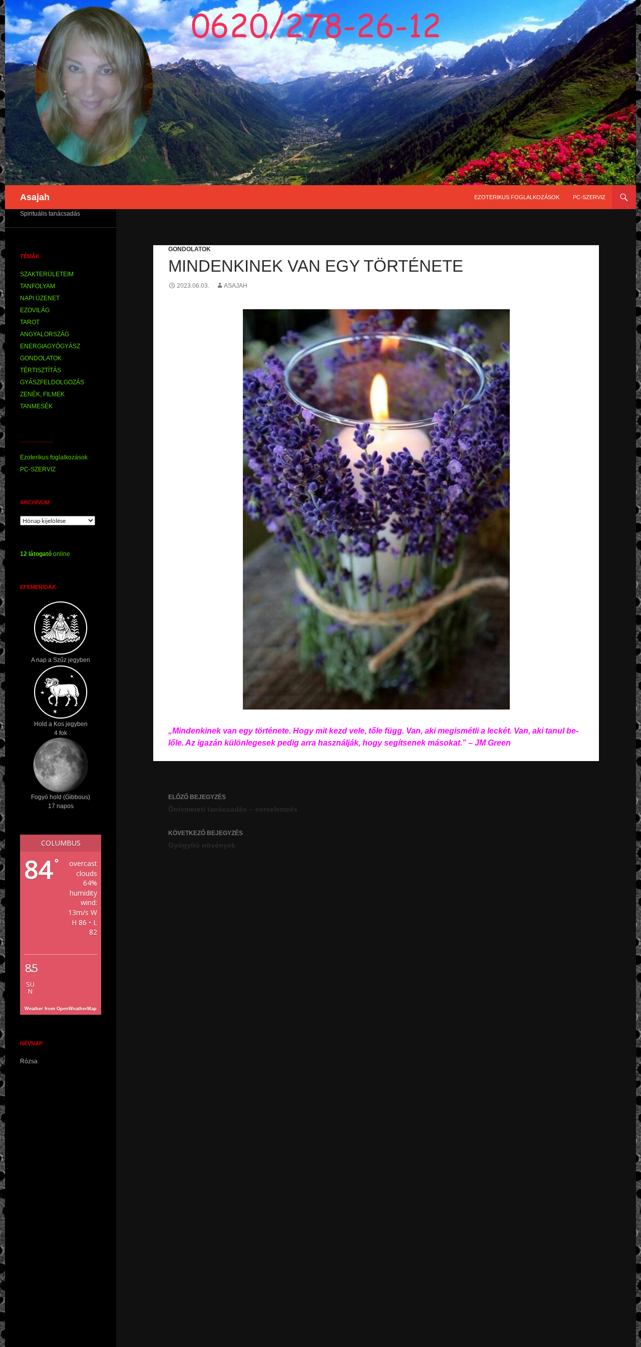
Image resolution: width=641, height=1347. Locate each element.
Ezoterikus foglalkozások (516, 197)
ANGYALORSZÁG (44, 334)
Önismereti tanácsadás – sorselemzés (232, 803)
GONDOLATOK (189, 249)
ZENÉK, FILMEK (42, 394)
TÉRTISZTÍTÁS (40, 370)
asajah (235, 285)
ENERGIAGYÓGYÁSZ (50, 346)
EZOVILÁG (35, 310)
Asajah (35, 197)
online (45, 553)
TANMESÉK (36, 406)
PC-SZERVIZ (589, 197)
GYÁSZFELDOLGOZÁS (52, 382)
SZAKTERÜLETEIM (47, 274)
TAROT (30, 322)
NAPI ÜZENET (40, 298)
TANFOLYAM (37, 286)
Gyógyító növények (205, 839)
